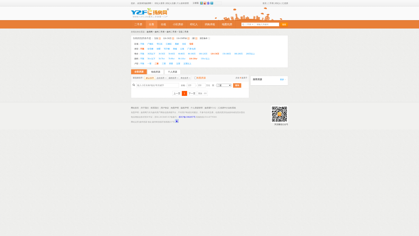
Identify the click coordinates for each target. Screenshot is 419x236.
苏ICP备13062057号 (187, 117)
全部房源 (139, 71)
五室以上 (187, 63)
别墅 (159, 49)
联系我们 (155, 108)
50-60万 (171, 54)
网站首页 (135, 108)
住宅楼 (150, 49)
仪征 (184, 44)
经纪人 (278, 3)
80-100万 (192, 54)
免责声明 (175, 108)
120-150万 (167, 38)
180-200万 (238, 54)
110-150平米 (181, 38)
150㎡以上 (205, 59)
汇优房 (285, 3)
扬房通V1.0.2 (210, 108)
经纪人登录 (159, 3)
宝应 (156, 38)
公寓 (182, 49)
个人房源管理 (197, 108)
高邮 (177, 44)
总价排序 (160, 78)
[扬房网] (155, 13)
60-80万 (181, 54)
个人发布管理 (183, 3)
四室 (171, 63)
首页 (264, 3)
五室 (178, 63)
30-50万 (162, 54)
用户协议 (165, 108)
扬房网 (150, 32)
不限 (142, 44)
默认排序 (150, 78)
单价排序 (184, 78)
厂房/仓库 (191, 49)
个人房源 (172, 72)
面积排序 (172, 78)
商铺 (175, 49)
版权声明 (185, 108)
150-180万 (226, 54)
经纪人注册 (171, 3)
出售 (151, 24)
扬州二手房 (159, 32)
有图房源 (201, 78)
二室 (157, 63)
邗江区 (160, 44)
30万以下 (151, 54)
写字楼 (167, 49)
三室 (164, 63)
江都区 (169, 44)
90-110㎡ (182, 59)
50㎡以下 (151, 59)
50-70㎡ (162, 59)
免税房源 (155, 72)
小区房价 (178, 24)
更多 (282, 79)
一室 (149, 63)
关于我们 (145, 108)
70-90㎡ (171, 59)
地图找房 (227, 24)
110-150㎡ (193, 59)
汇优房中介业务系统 (227, 108)
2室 (193, 38)
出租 (163, 24)
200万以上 (250, 54)
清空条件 (204, 38)
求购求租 (210, 24)
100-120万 (203, 54)
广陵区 (150, 44)
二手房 (271, 3)
